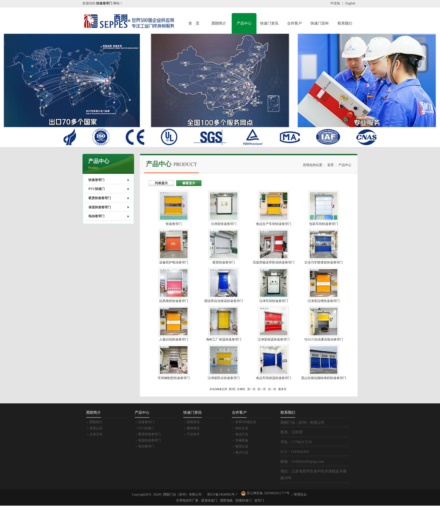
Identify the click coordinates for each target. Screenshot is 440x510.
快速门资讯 (269, 23)
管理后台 (300, 494)
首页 (330, 165)
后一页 (272, 389)
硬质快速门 (209, 500)
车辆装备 (241, 440)
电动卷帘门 (96, 216)
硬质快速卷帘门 (99, 198)
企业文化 (96, 434)
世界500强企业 (245, 422)
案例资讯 (193, 428)
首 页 (193, 23)
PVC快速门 (96, 189)
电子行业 (241, 452)
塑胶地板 (226, 500)
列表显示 (161, 183)
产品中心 (244, 23)
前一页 (262, 389)
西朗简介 (219, 23)
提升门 (259, 500)
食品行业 (241, 434)
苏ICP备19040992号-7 (222, 494)
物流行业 (241, 446)
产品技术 (193, 434)
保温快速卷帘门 (99, 207)
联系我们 (345, 23)
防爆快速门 (244, 500)
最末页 (282, 389)
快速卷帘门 (96, 180)
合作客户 (294, 23)
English (350, 3)
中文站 (335, 3)
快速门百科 (320, 23)
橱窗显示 (188, 183)
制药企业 (241, 428)
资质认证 (96, 428)
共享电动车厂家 (187, 500)
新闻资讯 (193, 422)
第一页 (251, 389)
